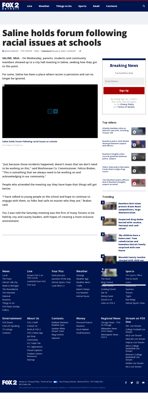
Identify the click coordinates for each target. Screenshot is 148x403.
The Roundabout (10, 289)
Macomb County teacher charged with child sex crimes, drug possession (132, 260)
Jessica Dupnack (11, 51)
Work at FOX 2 (34, 329)
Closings (80, 275)
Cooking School (108, 289)
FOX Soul (31, 284)
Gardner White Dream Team (58, 329)
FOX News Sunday (11, 306)
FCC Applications (35, 346)
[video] (138, 131)
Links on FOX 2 (108, 303)
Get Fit (104, 292)
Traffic (79, 285)
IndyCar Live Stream (135, 342)
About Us (33, 318)
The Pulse (7, 278)
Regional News (110, 318)
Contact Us (32, 326)
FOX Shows (7, 322)
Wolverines (131, 285)
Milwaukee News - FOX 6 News (109, 329)
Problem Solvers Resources (34, 355)
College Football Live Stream (135, 330)
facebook (126, 382)
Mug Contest (58, 334)
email (143, 382)
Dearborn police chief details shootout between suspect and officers (115, 143)
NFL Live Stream (133, 326)
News (37, 51)
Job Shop (31, 336)
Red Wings (130, 299)
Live (29, 271)
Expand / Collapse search (144, 6)
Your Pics (57, 271)
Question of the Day (61, 278)
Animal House (82, 296)
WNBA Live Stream (135, 363)
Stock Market (82, 329)
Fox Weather (82, 292)
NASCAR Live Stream (135, 339)
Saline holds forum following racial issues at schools (29, 141)
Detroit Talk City (9, 282)
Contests (6, 332)
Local (4, 275)
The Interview (8, 292)
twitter (132, 382)
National (6, 296)
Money (80, 318)
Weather (82, 271)
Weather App (82, 278)
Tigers (128, 296)
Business (6, 299)
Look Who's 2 (58, 285)
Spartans (130, 289)
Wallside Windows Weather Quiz (60, 323)
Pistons (129, 292)
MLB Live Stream (134, 335)
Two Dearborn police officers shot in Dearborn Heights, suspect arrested (115, 182)
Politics (5, 310)
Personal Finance (84, 322)
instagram (137, 382)
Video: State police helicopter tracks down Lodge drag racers (116, 169)
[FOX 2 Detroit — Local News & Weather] (11, 6)
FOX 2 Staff (32, 322)
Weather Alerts (83, 282)
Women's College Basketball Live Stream (134, 357)
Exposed (56, 338)
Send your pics (58, 275)
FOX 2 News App (35, 332)
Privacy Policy (127, 104)
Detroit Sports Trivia (61, 282)
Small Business (83, 332)
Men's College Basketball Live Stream (133, 348)
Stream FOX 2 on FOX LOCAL (35, 276)
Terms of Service (126, 107)
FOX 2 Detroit (26, 51)
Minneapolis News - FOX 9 (110, 336)
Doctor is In (106, 299)
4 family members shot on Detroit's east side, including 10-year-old (115, 130)
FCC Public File (34, 343)
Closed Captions (34, 350)
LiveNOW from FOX (36, 281)
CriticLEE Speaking (10, 326)
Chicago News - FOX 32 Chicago (110, 323)
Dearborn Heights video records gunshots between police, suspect (114, 156)
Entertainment (12, 318)
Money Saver (107, 296)
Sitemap (31, 359)
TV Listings (7, 329)
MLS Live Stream (133, 366)
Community (32, 339)
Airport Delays (83, 289)
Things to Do (8, 303)
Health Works (107, 285)
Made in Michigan (10, 285)
